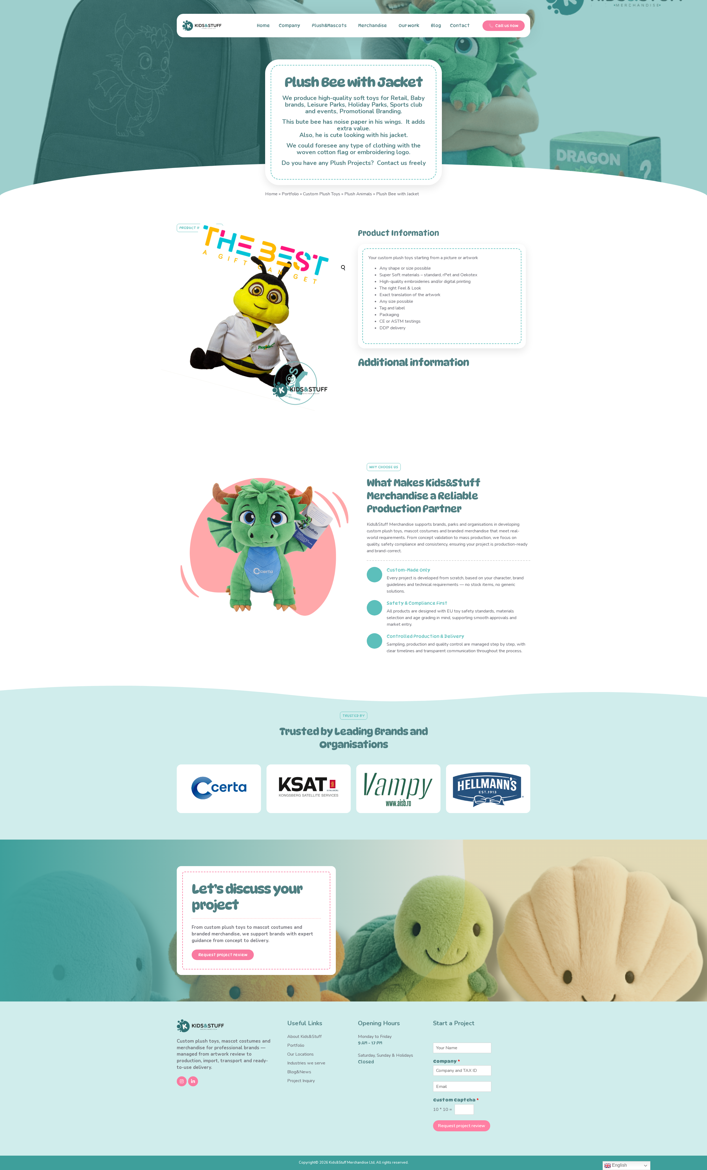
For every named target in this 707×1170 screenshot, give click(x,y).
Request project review (461, 1126)
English (619, 1165)
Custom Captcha (456, 1100)
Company (289, 25)
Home (263, 25)
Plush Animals (358, 194)
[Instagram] (182, 1081)
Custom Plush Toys (321, 194)
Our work (409, 25)
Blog (436, 25)
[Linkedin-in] (193, 1081)
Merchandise (372, 25)
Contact (460, 25)
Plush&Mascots (329, 25)
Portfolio (290, 194)
